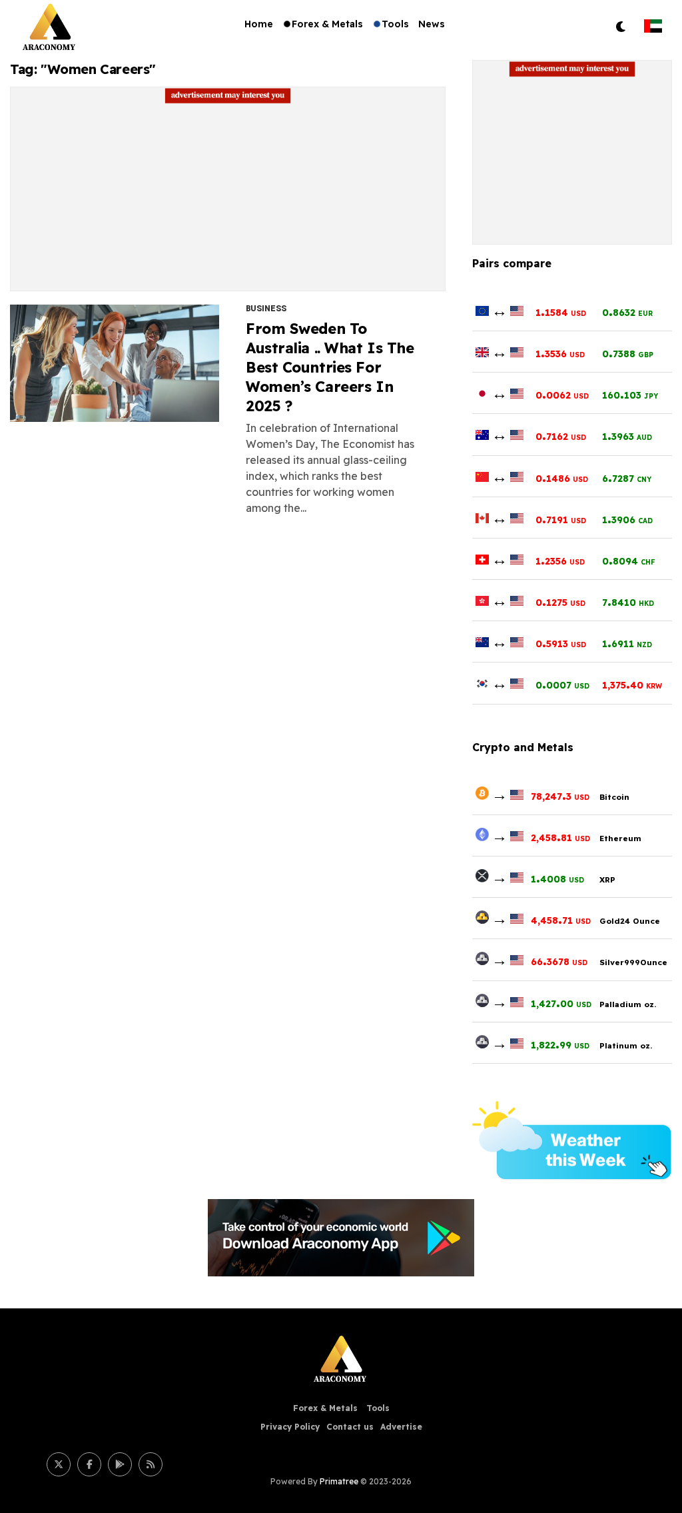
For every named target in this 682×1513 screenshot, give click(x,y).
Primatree (339, 1481)
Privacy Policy (290, 1427)
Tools (395, 24)
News (431, 24)
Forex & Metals (327, 24)
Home (258, 24)
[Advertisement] (228, 197)
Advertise (401, 1427)
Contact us (350, 1427)
